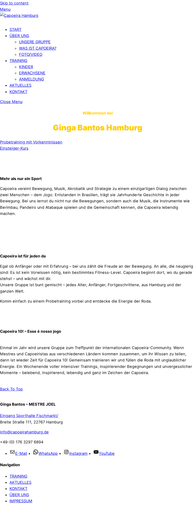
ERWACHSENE (32, 73)
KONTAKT (18, 91)
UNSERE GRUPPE (35, 41)
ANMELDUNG (31, 79)
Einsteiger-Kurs (14, 148)
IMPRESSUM (21, 501)
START (15, 29)
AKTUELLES (20, 85)
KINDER (26, 66)
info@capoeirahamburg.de (24, 432)
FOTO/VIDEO (30, 54)
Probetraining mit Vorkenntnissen (31, 142)
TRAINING (18, 60)
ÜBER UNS (19, 35)
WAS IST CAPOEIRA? (37, 48)
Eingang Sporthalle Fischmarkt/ (29, 415)
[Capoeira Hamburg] (19, 15)
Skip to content (14, 3)
